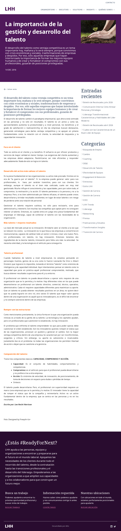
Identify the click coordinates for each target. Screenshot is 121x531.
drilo (67, 526)
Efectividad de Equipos (93, 172)
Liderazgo (87, 209)
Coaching (87, 159)
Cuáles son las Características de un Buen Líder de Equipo (98, 131)
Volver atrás (12, 89)
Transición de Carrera (93, 232)
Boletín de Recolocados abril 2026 (98, 125)
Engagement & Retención (94, 177)
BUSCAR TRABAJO (12, 507)
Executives (64, 9)
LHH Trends (88, 204)
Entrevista (87, 181)
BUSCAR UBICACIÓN (89, 507)
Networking (88, 213)
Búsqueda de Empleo (92, 149)
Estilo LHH (88, 186)
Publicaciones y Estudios (94, 223)
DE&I (85, 163)
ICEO (85, 200)
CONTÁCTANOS (49, 507)
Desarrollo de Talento (93, 168)
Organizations (48, 9)
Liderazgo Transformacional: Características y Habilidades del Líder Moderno (98, 117)
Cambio (86, 154)
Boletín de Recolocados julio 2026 (98, 102)
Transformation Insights (94, 227)
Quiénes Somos (106, 9)
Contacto (110, 2)
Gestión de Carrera (91, 191)
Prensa (86, 218)
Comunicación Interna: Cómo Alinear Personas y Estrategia (98, 108)
